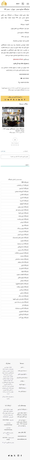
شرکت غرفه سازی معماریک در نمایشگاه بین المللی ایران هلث (22, 415)
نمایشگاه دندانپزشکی (23, 247)
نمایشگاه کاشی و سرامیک (21, 308)
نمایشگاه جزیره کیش (23, 234)
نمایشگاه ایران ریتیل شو (22, 210)
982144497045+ (8, 430)
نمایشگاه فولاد (24, 271)
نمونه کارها (4, 88)
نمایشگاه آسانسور (23, 188)
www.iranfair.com (22, 436)
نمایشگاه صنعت (24, 256)
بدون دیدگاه (11, 90)
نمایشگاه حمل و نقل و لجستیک (20, 238)
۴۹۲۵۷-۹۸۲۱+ (6, 420)
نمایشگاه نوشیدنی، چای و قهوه (20, 299)
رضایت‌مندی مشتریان (22, 377)
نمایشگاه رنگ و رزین (23, 250)
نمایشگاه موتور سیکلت (22, 287)
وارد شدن (3, 151)
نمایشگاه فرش (24, 265)
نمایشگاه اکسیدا (24, 201)
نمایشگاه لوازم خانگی (23, 278)
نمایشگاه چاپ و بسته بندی (21, 302)
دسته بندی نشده (22, 371)
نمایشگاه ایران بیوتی (23, 207)
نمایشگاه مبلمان (24, 281)
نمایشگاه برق (25, 225)
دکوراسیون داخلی (22, 374)
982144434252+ (8, 425)
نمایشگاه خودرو (24, 241)
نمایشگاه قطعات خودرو (22, 274)
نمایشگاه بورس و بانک (22, 228)
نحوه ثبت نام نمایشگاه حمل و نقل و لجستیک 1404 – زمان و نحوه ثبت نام (22, 423)
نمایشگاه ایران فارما (23, 213)
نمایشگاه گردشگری (23, 314)
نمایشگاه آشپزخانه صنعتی (21, 191)
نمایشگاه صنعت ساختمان (21, 259)
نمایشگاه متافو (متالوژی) (22, 284)
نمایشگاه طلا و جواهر (23, 262)
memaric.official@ (18, 59)
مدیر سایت (23, 88)
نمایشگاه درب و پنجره (22, 244)
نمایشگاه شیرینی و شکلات (21, 253)
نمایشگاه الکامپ (24, 195)
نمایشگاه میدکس (23, 290)
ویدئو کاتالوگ (22, 388)
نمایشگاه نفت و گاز (23, 296)
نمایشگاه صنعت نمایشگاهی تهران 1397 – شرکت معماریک (11, 117)
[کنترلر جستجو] (23, 3)
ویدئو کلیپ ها (21, 391)
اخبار (22, 367)
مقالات (22, 381)
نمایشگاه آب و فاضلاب (22, 185)
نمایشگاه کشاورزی (23, 311)
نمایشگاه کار (25, 305)
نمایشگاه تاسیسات (23, 231)
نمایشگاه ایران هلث (23, 216)
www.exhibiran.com (22, 439)
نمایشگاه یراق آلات (23, 318)
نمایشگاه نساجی (24, 293)
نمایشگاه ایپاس (24, 222)
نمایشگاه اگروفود (24, 204)
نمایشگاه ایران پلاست (22, 219)
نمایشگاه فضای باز (23, 268)
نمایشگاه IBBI (25, 182)
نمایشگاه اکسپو (24, 198)
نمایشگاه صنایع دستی (20, 90)
